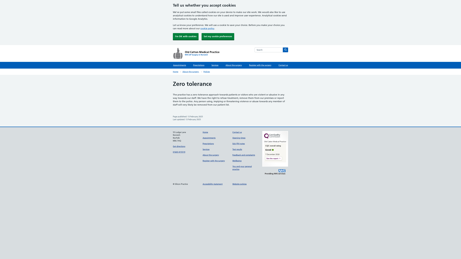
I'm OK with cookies (185, 36)
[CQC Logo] (272, 138)
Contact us (283, 65)
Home (175, 72)
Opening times (238, 138)
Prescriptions (198, 65)
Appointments (179, 65)
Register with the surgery (260, 65)
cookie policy (207, 28)
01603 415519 (179, 152)
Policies (206, 72)
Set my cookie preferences (218, 36)
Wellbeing (237, 161)
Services (215, 65)
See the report (272, 158)
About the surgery (234, 65)
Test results (237, 149)
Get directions (179, 146)
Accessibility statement (213, 184)
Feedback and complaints (243, 155)
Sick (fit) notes (238, 143)
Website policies (239, 184)
